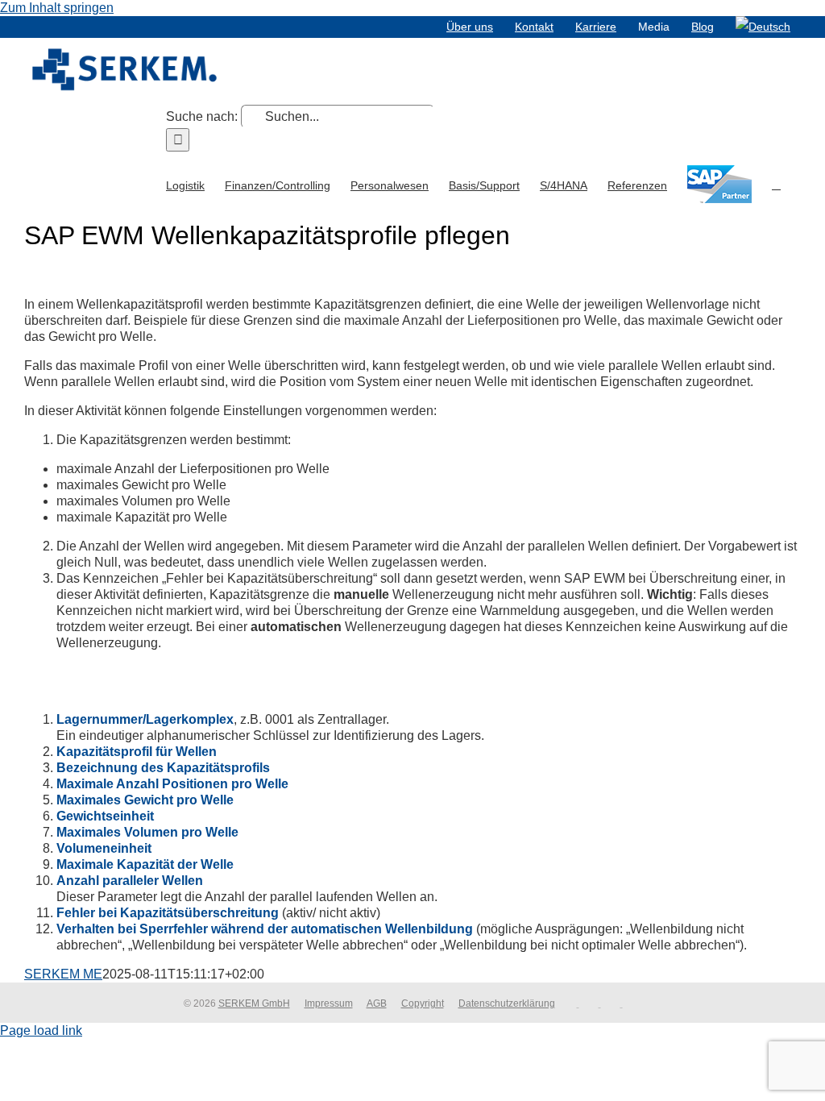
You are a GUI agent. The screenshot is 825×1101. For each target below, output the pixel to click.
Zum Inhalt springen (57, 8)
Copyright (422, 1003)
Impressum (329, 1003)
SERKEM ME (63, 974)
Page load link (41, 1030)
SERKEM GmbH (254, 1003)
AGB (377, 1003)
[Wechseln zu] (763, 26)
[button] (776, 184)
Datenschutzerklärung (506, 1003)
